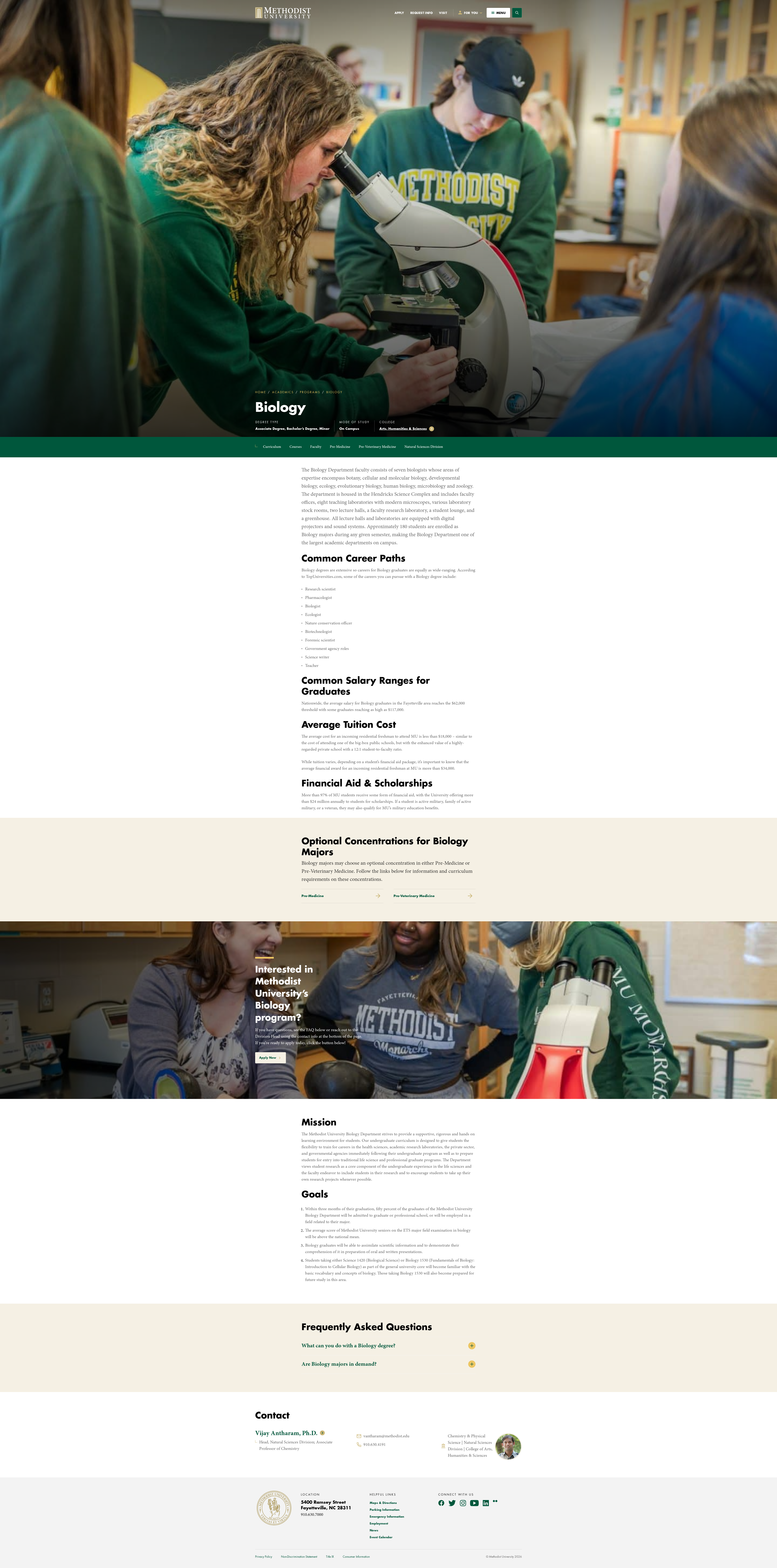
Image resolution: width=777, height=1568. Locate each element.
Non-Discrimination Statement (299, 1556)
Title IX (330, 1556)
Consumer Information (356, 1556)
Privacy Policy (263, 1556)
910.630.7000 (312, 1515)
